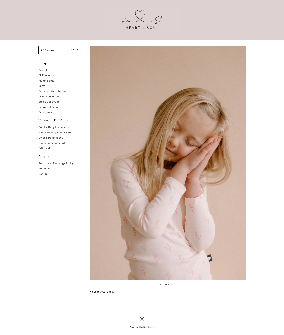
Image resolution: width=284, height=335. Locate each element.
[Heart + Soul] (142, 19)
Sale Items (45, 112)
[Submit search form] (77, 70)
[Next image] (238, 155)
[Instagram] (142, 319)
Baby (41, 85)
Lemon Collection (49, 96)
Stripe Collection (48, 101)
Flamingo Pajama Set (51, 142)
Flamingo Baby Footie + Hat (55, 132)
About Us (44, 168)
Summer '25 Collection (52, 91)
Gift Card (44, 148)
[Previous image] (96, 155)
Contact (43, 173)
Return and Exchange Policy (55, 163)
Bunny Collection (48, 106)
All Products (46, 75)
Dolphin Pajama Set (50, 137)
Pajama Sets (46, 80)
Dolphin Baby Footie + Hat (54, 127)
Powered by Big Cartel (142, 327)
